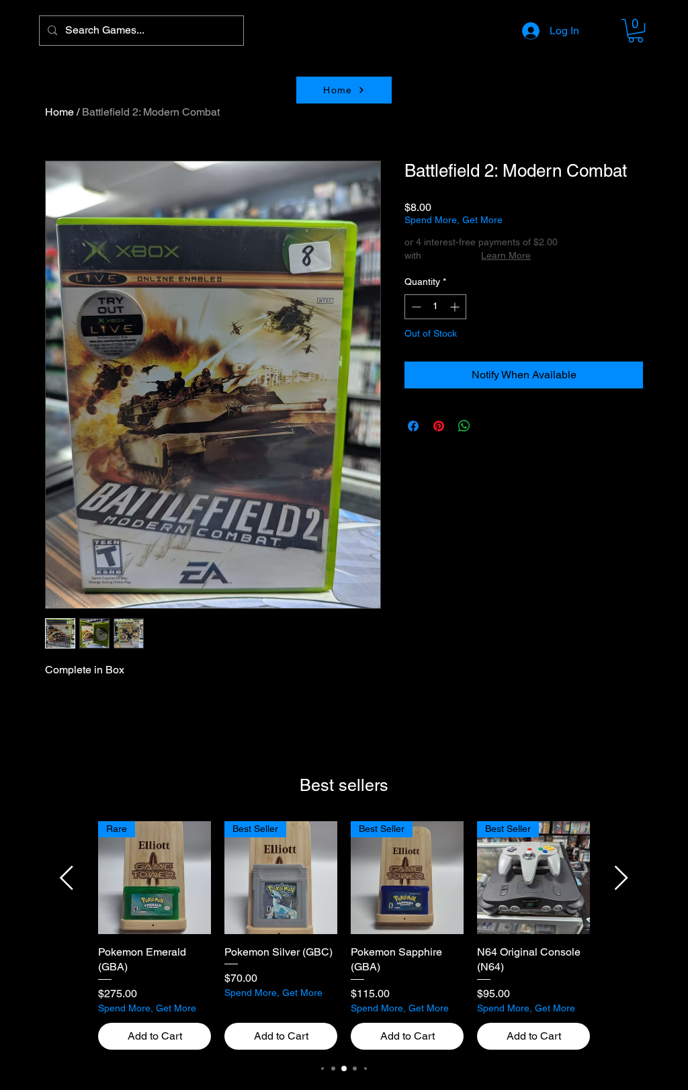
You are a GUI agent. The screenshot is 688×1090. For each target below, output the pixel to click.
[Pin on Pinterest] (439, 426)
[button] (635, 30)
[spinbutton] (435, 307)
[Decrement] (414, 307)
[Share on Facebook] (413, 426)
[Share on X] (490, 426)
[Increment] (455, 307)
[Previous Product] (66, 877)
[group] (344, 935)
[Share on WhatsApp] (464, 426)
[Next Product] (621, 877)
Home (59, 112)
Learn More (506, 255)
